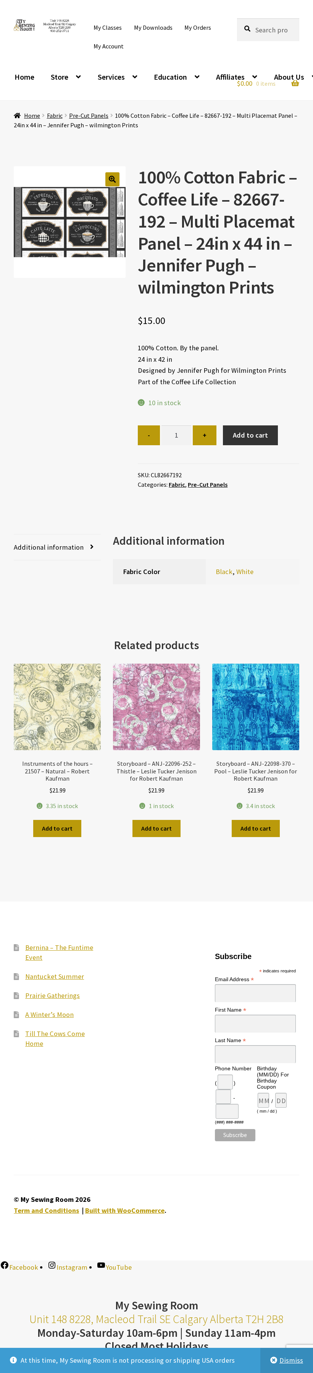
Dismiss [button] (291, 1360)
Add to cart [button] (57, 828)
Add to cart (250, 435)
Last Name (230, 1040)
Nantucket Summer (54, 976)
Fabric (55, 115)
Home (24, 77)
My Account (109, 46)
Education (170, 77)
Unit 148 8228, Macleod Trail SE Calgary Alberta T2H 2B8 (156, 1319)
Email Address (234, 979)
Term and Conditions (46, 1210)
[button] (112, 179)
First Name (230, 1010)
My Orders (197, 27)
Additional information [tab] (49, 547)
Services (111, 77)
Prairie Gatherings (52, 995)
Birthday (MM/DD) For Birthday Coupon (273, 1077)
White (244, 571)
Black (224, 571)
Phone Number (233, 1068)
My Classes (108, 27)
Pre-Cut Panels (88, 115)
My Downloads (153, 27)
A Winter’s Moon (49, 1014)
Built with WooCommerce (125, 1210)
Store (59, 77)
